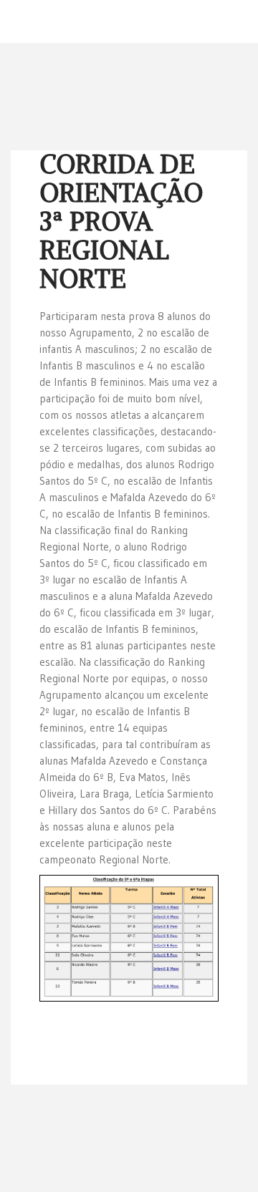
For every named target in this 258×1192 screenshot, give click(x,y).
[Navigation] (241, 21)
